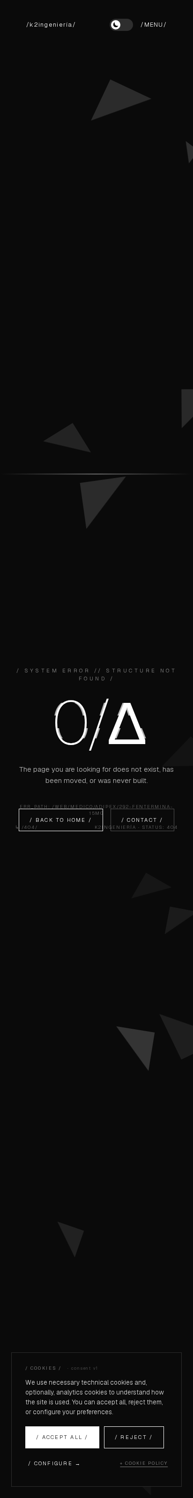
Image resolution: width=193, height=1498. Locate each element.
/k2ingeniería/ (51, 25)
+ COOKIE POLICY (144, 1463)
